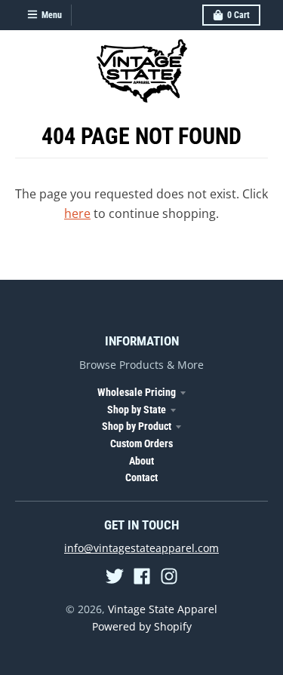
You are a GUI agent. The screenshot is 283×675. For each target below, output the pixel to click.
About (141, 461)
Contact (141, 477)
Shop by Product (136, 426)
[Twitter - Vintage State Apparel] (115, 576)
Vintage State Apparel (162, 609)
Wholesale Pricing (136, 392)
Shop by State (136, 409)
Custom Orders (141, 443)
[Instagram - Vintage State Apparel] (169, 576)
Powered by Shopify (142, 626)
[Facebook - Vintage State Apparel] (142, 576)
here (77, 213)
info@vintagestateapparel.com (141, 548)
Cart (238, 15)
